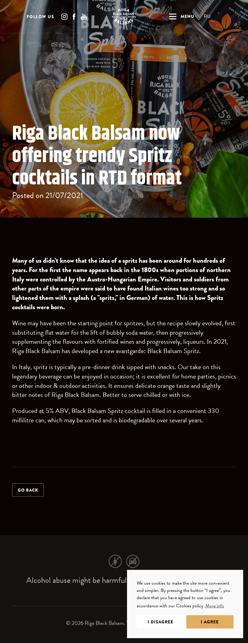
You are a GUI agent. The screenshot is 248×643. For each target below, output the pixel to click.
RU (207, 16)
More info (214, 605)
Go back (28, 490)
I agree (210, 622)
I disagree (160, 622)
